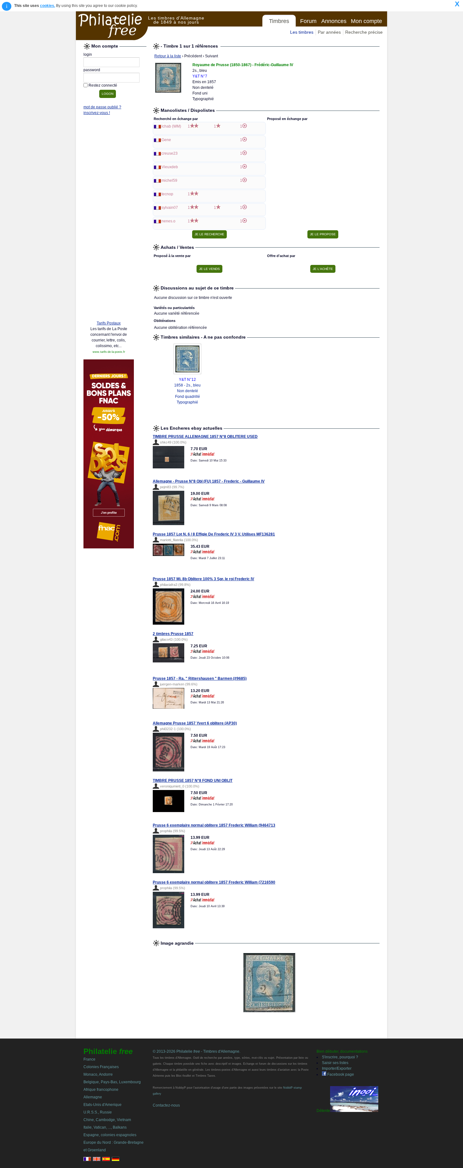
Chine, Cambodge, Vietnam (107, 1120)
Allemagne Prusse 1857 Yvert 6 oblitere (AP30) (195, 723)
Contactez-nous (166, 1105)
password (91, 70)
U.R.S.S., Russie (97, 1112)
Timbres (279, 21)
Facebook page (340, 1074)
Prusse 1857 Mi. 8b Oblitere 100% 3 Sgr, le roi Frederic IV (203, 579)
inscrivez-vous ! (96, 113)
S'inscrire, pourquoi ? (340, 1057)
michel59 (169, 180)
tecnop (167, 194)
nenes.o (168, 221)
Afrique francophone (100, 1089)
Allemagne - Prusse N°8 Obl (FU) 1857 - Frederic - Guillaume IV (209, 481)
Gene (166, 140)
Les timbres (301, 32)
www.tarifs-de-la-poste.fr (109, 351)
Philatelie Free (112, 25)
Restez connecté (103, 85)
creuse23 (170, 153)
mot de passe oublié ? (102, 107)
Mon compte (366, 21)
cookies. (47, 5)
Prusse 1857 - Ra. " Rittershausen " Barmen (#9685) (200, 678)
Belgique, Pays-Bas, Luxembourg (112, 1082)
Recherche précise (364, 32)
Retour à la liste (167, 56)
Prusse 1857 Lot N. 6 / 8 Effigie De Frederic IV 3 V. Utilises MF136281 (214, 534)
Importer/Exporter (337, 1068)
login (87, 54)
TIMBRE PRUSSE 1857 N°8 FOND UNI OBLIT (192, 780)
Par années (329, 32)
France (89, 1059)
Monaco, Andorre (98, 1074)
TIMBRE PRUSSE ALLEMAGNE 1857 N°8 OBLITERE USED (205, 436)
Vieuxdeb (170, 167)
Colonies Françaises (101, 1067)
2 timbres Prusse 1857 (173, 634)
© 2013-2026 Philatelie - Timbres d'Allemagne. (196, 1051)
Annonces (333, 21)
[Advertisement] (108, 219)
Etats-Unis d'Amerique (102, 1104)
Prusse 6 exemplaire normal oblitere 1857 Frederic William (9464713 (214, 825)
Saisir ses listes (335, 1063)
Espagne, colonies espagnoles (109, 1135)
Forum (308, 21)
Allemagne (92, 1097)
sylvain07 (170, 207)
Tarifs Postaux (109, 323)
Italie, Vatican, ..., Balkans (105, 1127)
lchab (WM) (171, 126)
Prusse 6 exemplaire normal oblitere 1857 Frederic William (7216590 (214, 882)
